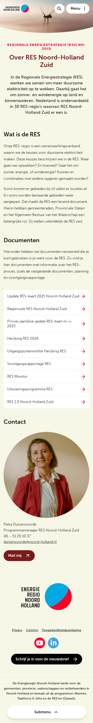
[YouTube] (39, 643)
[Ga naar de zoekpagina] (59, 9)
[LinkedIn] (53, 643)
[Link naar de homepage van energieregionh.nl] (16, 8)
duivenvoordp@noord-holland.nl (30, 542)
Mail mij (14, 555)
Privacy (17, 630)
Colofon (32, 630)
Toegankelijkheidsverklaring (61, 630)
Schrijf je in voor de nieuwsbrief (42, 659)
